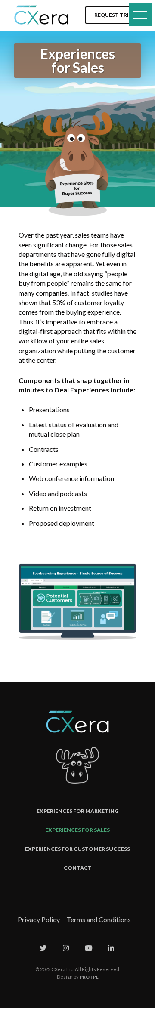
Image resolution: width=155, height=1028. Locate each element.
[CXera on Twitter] (43, 948)
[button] (140, 14)
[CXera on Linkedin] (111, 948)
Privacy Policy (39, 919)
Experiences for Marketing (77, 811)
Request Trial (114, 15)
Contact (78, 867)
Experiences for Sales (77, 830)
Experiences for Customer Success (77, 849)
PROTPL (89, 976)
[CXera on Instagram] (66, 948)
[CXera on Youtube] (88, 948)
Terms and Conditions (99, 919)
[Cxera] (41, 15)
